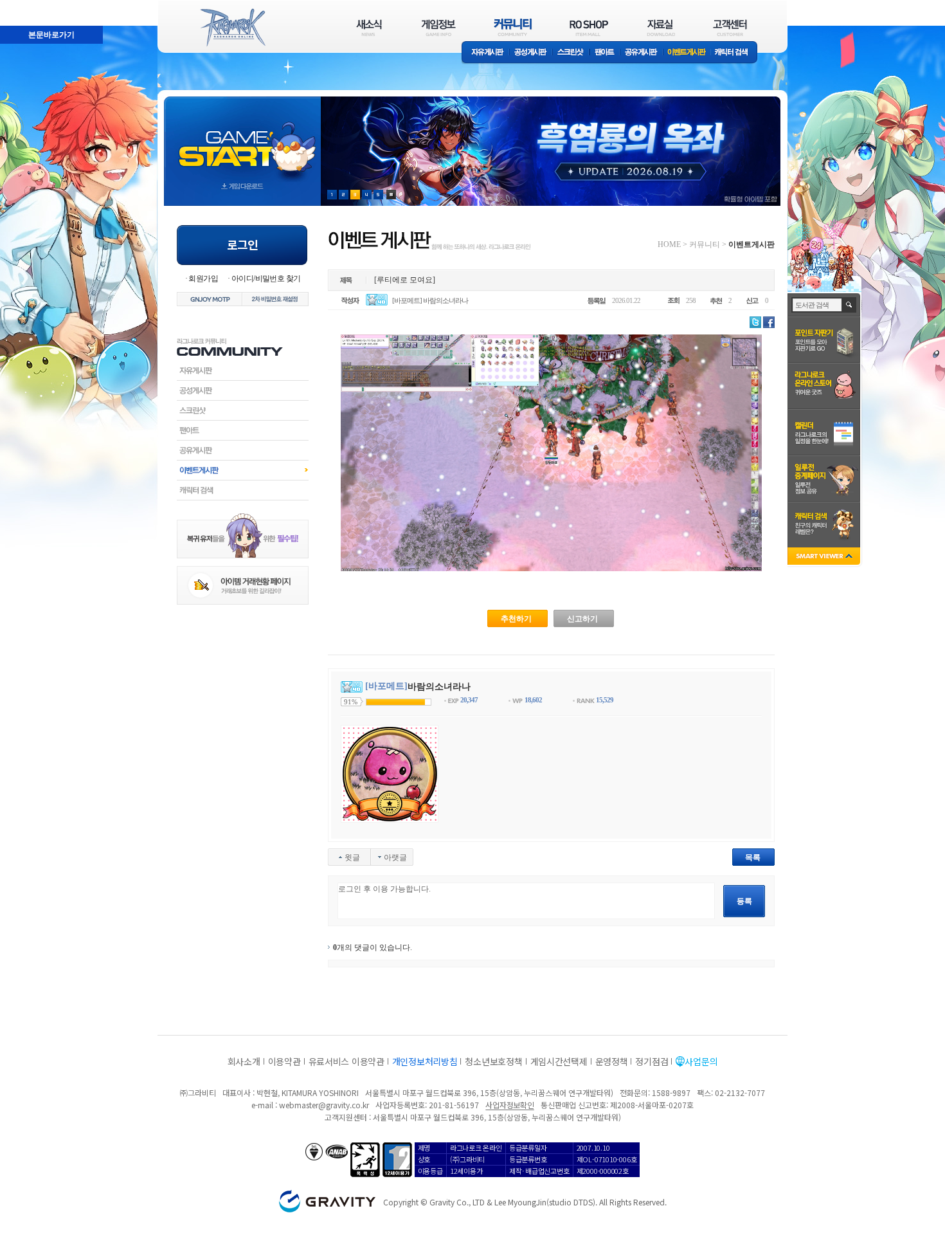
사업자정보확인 (509, 1104)
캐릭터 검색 (735, 53)
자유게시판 (485, 53)
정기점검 (651, 1061)
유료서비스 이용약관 (346, 1061)
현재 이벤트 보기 (391, 194)
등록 (744, 901)
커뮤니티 (704, 244)
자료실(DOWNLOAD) (660, 27)
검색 (849, 305)
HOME (669, 244)
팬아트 (605, 53)
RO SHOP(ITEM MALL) (588, 27)
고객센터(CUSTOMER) (730, 27)
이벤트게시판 (687, 53)
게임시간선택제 (559, 1061)
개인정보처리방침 (425, 1061)
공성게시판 (531, 53)
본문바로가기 (23, 5)
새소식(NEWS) (369, 27)
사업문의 (701, 1061)
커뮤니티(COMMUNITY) (513, 27)
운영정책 (611, 1061)
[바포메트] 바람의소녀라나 (430, 300)
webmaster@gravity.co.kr (324, 1104)
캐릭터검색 (243, 490)
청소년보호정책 (493, 1061)
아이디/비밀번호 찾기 (265, 278)
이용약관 (284, 1061)
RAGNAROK (232, 27)
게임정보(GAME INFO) (439, 27)
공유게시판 (641, 53)
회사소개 (244, 1061)
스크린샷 (571, 53)
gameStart (242, 139)
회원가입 (203, 278)
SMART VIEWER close (825, 557)
